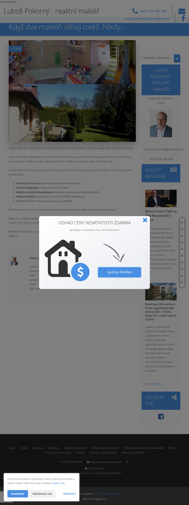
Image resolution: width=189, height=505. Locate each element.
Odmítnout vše (42, 493)
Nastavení (69, 493)
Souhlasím (17, 493)
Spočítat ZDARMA (119, 272)
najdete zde (58, 483)
